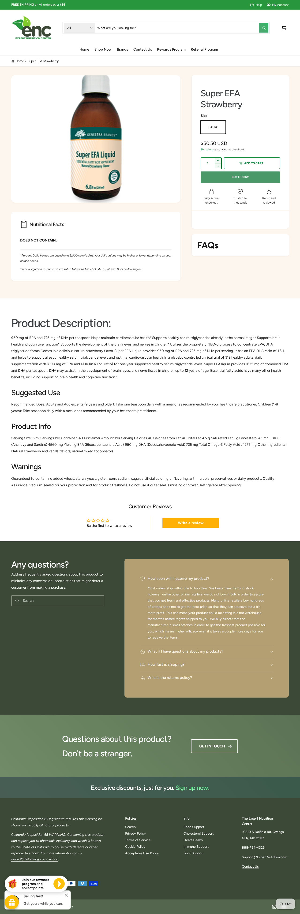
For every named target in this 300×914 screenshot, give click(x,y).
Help (258, 5)
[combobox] (183, 27)
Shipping (207, 149)
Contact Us (250, 866)
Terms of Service (137, 840)
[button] (284, 27)
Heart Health (193, 840)
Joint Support (194, 853)
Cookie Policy (135, 846)
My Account (280, 5)
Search (130, 827)
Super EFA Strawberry (43, 61)
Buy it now (240, 177)
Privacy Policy (135, 833)
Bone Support (194, 827)
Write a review (190, 523)
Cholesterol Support (199, 833)
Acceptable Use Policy (142, 853)
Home (19, 61)
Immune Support (196, 846)
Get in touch (212, 746)
